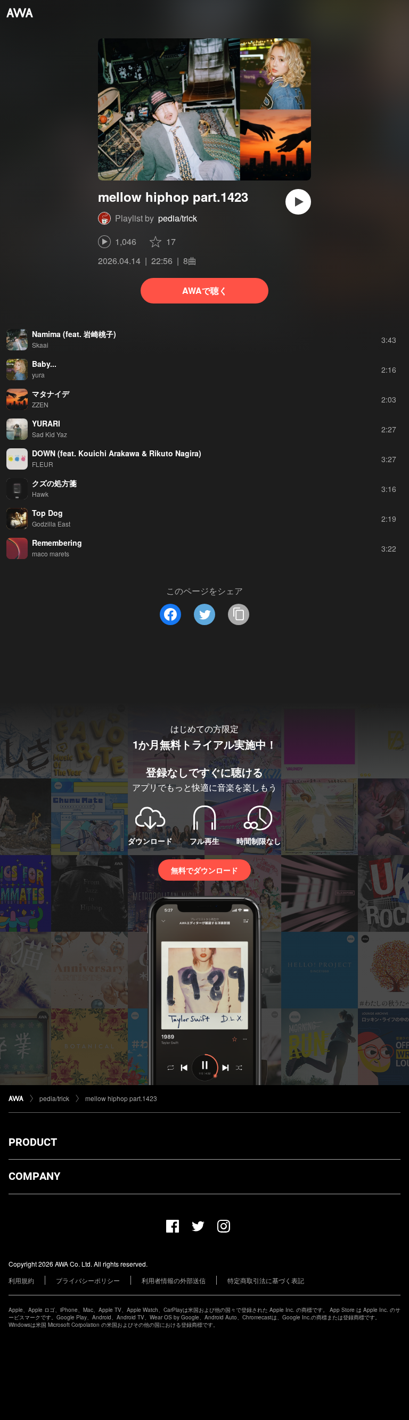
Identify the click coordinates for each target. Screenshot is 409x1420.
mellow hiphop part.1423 (121, 1098)
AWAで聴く (204, 290)
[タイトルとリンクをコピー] (238, 614)
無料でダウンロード (204, 870)
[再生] (298, 202)
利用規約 (21, 1280)
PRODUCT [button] (33, 1142)
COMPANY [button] (34, 1176)
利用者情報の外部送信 (174, 1280)
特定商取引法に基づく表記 (265, 1280)
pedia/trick (177, 218)
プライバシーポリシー (88, 1280)
